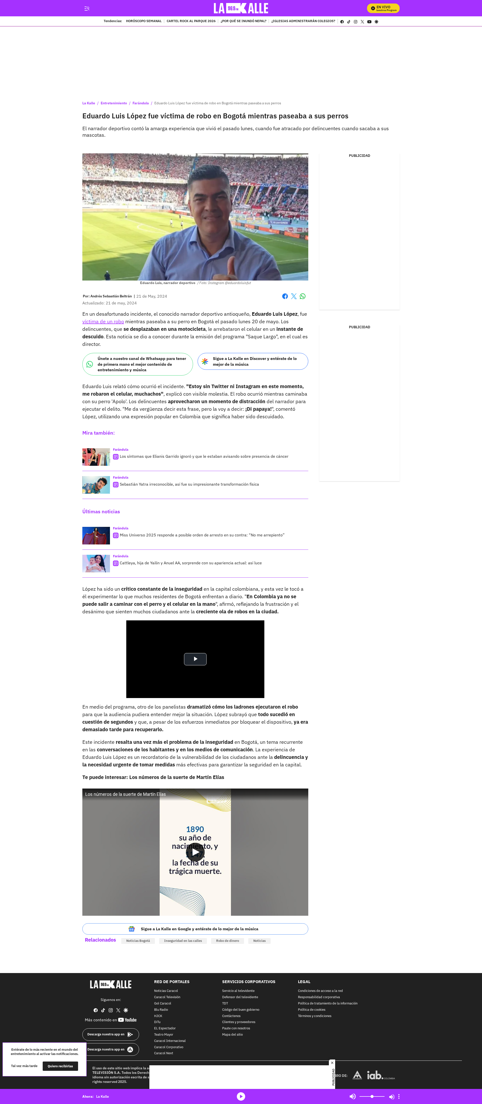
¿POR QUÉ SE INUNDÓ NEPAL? (243, 21)
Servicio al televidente (238, 991)
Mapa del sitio (232, 1034)
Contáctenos (231, 1016)
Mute (353, 1096)
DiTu (157, 1022)
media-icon (241, 1096)
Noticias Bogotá (138, 941)
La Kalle (88, 103)
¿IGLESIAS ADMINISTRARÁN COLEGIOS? (303, 21)
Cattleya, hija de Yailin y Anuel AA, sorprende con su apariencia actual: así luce (191, 562)
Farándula (141, 103)
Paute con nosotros (236, 1028)
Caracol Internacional (170, 1040)
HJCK (158, 1016)
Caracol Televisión (167, 997)
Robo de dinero (227, 941)
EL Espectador (165, 1028)
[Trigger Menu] (86, 8)
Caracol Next (163, 1053)
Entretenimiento (114, 103)
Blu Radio (161, 1009)
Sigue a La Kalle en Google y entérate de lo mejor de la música (199, 928)
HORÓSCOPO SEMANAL (144, 21)
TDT (225, 1003)
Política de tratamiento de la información (327, 1003)
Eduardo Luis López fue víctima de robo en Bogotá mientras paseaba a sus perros (217, 103)
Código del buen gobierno (240, 1009)
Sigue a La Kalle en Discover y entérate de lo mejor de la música (255, 361)
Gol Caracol (162, 1003)
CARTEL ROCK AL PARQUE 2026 (191, 21)
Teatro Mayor (163, 1034)
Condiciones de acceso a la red (320, 991)
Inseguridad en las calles (183, 941)
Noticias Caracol (166, 991)
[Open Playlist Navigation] (399, 1096)
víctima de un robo (103, 321)
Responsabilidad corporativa (319, 997)
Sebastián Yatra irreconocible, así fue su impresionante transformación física (189, 484)
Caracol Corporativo (168, 1047)
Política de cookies (311, 1009)
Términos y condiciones (314, 1016)
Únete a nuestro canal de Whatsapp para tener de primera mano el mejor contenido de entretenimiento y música (142, 364)
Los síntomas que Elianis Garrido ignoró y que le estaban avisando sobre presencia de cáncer (204, 456)
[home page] (241, 8)
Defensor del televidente (240, 997)
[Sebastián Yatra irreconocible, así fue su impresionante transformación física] (96, 485)
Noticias (259, 941)
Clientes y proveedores (238, 1022)
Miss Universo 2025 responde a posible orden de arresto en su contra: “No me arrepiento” (202, 534)
